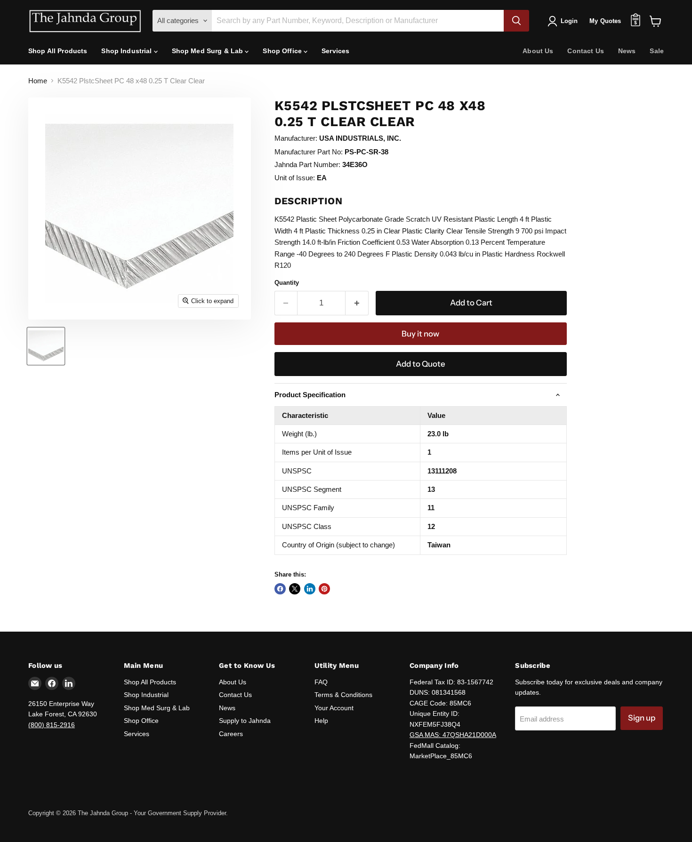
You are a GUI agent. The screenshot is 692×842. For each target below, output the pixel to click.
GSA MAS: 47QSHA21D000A (453, 734)
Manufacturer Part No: (308, 152)
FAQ (321, 682)
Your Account (334, 708)
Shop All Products (57, 51)
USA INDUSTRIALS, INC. (360, 138)
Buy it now (420, 333)
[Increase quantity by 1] (357, 303)
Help (321, 720)
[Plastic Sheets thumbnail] (45, 346)
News (627, 51)
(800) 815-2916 (51, 725)
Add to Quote (420, 364)
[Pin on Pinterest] (324, 588)
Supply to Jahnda (245, 720)
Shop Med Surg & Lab (208, 51)
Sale (657, 51)
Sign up (641, 717)
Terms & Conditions (343, 694)
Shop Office (283, 51)
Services (335, 51)
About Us (538, 51)
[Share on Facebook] (280, 588)
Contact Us (585, 51)
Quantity (286, 282)
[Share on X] (294, 588)
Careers (231, 734)
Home (37, 81)
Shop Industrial (127, 51)
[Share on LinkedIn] (309, 588)
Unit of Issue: (294, 178)
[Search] (516, 21)
